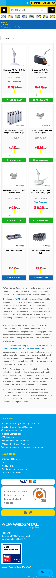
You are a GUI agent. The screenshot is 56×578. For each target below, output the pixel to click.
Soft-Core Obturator (14, 250)
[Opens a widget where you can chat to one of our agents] (45, 573)
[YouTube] (31, 512)
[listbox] (8, 38)
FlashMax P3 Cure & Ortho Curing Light (14, 71)
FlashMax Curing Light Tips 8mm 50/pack (14, 191)
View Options (15, 277)
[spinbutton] (9, 95)
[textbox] (23, 10)
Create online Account (44, 3)
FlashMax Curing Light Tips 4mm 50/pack (41, 131)
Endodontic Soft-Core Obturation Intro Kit (40, 71)
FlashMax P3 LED (13, 299)
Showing (13, 27)
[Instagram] (25, 512)
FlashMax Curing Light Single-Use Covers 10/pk (14, 131)
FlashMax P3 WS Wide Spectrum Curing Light (40, 191)
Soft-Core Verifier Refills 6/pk (41, 251)
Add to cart (15, 100)
